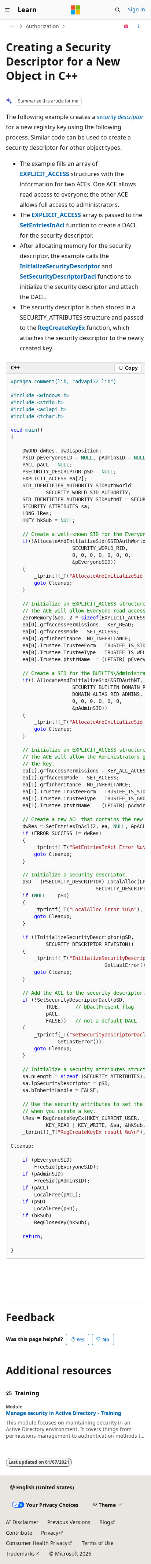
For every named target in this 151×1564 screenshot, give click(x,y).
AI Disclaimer (22, 1522)
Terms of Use (98, 1542)
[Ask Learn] (126, 26)
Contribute (19, 1532)
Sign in (136, 9)
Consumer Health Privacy (36, 1542)
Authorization (42, 26)
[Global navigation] (7, 9)
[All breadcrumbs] (12, 26)
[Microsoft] (75, 10)
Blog (104, 1522)
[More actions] (138, 26)
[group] (75, 816)
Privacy (49, 1532)
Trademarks (20, 1553)
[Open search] (117, 9)
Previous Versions (69, 1522)
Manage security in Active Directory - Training (63, 1413)
